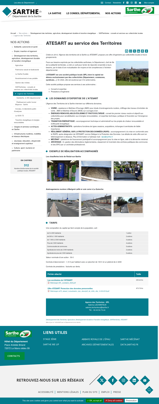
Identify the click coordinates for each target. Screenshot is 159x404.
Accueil (13, 33)
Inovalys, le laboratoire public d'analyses (25, 110)
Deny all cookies (114, 401)
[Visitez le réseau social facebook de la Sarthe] (123, 3)
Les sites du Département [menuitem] (23, 3)
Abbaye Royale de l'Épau (96, 339)
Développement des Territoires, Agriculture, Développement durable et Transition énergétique (77, 319)
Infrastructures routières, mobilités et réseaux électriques (26, 135)
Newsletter (117, 2)
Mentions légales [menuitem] (68, 391)
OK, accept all (95, 401)
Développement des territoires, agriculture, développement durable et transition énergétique (63, 33)
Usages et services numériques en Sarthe (25, 127)
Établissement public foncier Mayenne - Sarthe (25, 103)
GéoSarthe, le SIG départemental (28, 98)
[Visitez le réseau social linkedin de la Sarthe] (136, 3)
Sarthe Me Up (51, 344)
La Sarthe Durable (21, 74)
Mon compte (149, 2)
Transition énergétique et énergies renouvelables (27, 121)
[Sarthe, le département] (19, 333)
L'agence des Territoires (25, 94)
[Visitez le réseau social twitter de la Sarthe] (127, 2)
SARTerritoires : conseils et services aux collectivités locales (121, 33)
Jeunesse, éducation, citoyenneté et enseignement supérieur (26, 142)
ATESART (124, 319)
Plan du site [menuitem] (89, 391)
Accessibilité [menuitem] (45, 391)
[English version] (102, 2)
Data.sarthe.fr (129, 344)
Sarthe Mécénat (130, 339)
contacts (13, 355)
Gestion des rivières (22, 82)
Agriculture (19, 65)
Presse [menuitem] (117, 391)
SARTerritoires (115, 319)
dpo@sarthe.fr (107, 136)
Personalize (131, 401)
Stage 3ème (49, 339)
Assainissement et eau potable (26, 78)
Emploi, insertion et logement (25, 51)
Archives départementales (98, 344)
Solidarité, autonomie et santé (26, 46)
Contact (108, 2)
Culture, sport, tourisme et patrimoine (23, 149)
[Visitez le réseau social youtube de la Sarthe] (140, 3)
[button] (132, 73)
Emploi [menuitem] (105, 391)
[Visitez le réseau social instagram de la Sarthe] (132, 3)
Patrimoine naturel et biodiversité (27, 69)
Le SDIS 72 (19, 115)
